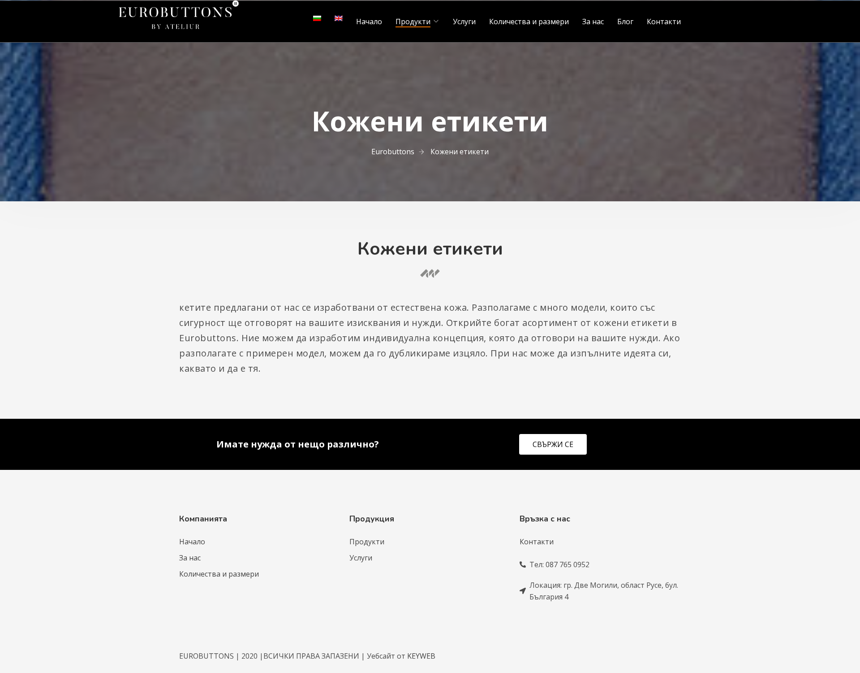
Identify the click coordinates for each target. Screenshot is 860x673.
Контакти (664, 21)
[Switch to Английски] (339, 18)
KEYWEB (421, 656)
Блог (625, 21)
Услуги (464, 21)
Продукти (413, 21)
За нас (593, 21)
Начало (369, 21)
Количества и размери (529, 21)
